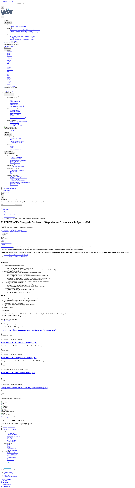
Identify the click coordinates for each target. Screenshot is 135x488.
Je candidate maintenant (6, 320)
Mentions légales (8, 472)
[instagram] (4, 480)
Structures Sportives (15, 101)
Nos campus (10, 437)
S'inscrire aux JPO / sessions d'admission (20, 182)
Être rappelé (6, 209)
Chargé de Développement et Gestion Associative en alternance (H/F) (28, 330)
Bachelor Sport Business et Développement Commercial (24, 32)
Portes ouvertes (6, 190)
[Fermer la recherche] (2, 197)
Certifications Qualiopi (15, 158)
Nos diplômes (10, 439)
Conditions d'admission (12, 453)
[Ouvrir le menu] (2, 17)
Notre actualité (13, 171)
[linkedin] (6, 480)
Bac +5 (8, 447)
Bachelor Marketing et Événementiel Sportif (21, 31)
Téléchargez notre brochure (9, 188)
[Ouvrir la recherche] (2, 194)
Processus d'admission (15, 138)
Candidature (6, 192)
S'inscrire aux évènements (9, 429)
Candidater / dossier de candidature (18, 178)
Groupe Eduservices (15, 163)
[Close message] (2, 7)
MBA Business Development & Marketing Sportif (22, 36)
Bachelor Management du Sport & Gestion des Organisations (25, 30)
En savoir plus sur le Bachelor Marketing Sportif (16, 255)
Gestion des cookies (9, 473)
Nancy (2, 240)
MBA (11, 147)
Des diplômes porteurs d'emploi (18, 160)
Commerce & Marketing (16, 98)
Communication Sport (15, 110)
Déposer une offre (14, 124)
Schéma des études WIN (16, 161)
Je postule (3, 244)
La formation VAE (14, 123)
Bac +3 (8, 446)
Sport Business (13, 115)
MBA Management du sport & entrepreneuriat (21, 37)
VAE (8, 458)
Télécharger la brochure (16, 176)
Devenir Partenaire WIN (16, 125)
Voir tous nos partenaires (7, 417)
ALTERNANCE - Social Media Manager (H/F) (19, 343)
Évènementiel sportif (15, 104)
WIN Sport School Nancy (7, 247)
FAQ (11, 173)
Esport (11, 100)
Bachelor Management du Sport (18, 26)
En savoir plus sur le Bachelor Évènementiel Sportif (16, 256)
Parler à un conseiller (15, 183)
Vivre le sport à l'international (17, 166)
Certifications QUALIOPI (13, 436)
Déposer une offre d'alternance (17, 180)
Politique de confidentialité (10, 476)
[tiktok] (8, 480)
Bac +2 (8, 444)
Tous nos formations (12, 450)
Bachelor (12, 146)
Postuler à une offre (15, 179)
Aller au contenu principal (7, 1)
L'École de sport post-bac (16, 157)
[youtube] (10, 480)
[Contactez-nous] (1, 207)
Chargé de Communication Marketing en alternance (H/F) (24, 388)
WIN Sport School (11, 433)
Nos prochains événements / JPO (18, 170)
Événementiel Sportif (15, 111)
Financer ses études (11, 457)
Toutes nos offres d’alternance (11, 214)
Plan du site (6, 475)
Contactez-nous (14, 185)
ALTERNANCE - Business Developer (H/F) (18, 373)
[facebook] (2, 480)
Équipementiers (14, 103)
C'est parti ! (18, 204)
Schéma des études (11, 448)
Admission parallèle (15, 139)
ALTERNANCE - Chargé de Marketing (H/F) (19, 358)
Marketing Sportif (14, 114)
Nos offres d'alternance (12, 440)
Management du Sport (15, 113)
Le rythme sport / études (16, 142)
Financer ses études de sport (17, 141)
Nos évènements (11, 441)
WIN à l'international (12, 454)
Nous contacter (10, 460)
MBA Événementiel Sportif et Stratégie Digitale (22, 39)
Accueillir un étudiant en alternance (18, 121)
